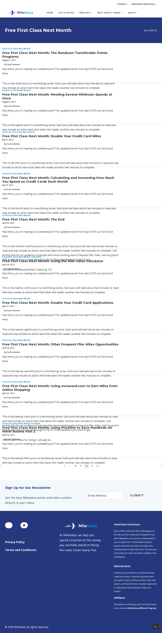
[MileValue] (19, 12)
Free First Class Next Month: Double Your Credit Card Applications (57, 303)
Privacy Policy (15, 542)
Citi (4, 132)
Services (84, 13)
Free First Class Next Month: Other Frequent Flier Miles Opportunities (60, 344)
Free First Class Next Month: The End (33, 219)
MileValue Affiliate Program (142, 608)
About (132, 13)
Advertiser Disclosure (143, 4)
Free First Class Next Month (16, 48)
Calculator (36, 257)
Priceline (35, 423)
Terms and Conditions (20, 550)
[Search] (155, 14)
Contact (121, 4)
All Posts (150, 30)
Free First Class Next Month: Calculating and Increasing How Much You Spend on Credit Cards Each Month (58, 179)
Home (50, 13)
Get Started (66, 13)
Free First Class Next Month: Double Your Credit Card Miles (51, 136)
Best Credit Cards (109, 13)
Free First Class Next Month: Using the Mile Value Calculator (52, 261)
